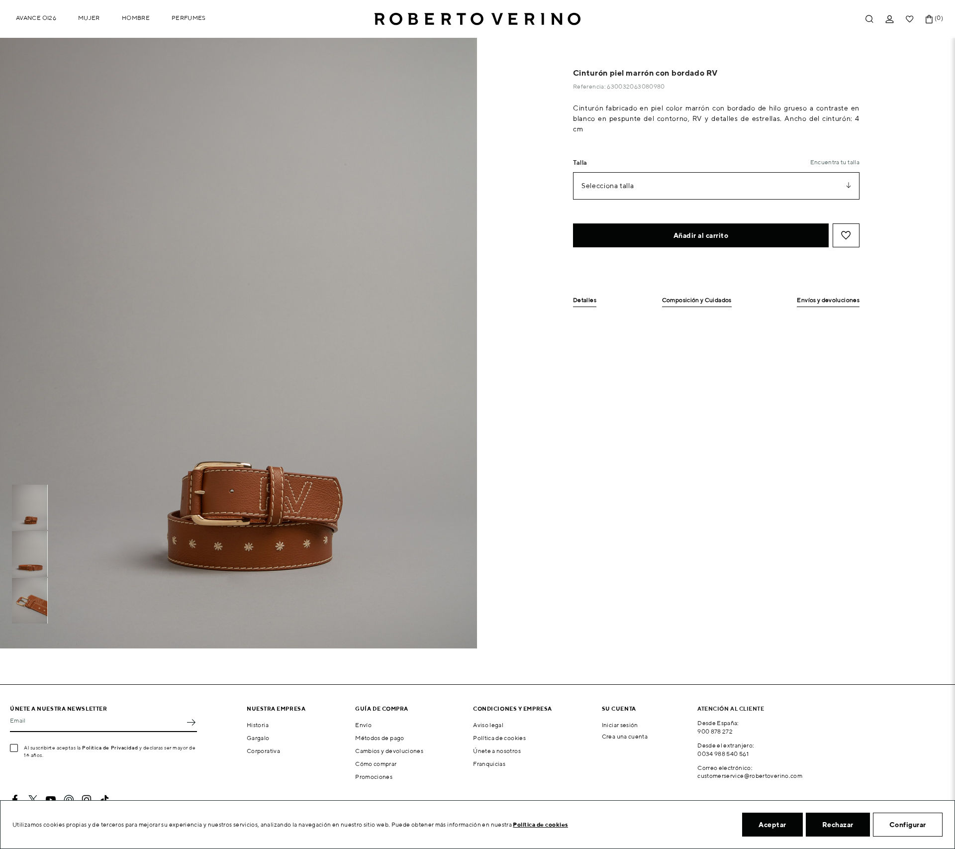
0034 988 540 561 (723, 753)
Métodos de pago (379, 738)
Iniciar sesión (620, 725)
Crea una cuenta (625, 736)
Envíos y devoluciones (828, 300)
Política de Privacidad (110, 747)
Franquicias (489, 763)
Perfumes (189, 17)
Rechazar (838, 825)
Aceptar (772, 825)
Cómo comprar (375, 763)
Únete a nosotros (497, 750)
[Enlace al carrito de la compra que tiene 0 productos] (929, 19)
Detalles (584, 300)
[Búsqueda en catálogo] (869, 19)
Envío (363, 725)
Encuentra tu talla (835, 162)
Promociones (373, 776)
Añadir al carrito (701, 235)
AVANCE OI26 (36, 17)
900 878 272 (715, 731)
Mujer (89, 17)
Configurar (907, 825)
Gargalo (258, 738)
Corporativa (263, 750)
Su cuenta (619, 708)
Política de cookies (499, 738)
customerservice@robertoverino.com (749, 775)
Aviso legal (488, 725)
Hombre (136, 17)
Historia (258, 725)
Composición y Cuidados (697, 300)
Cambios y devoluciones (389, 750)
